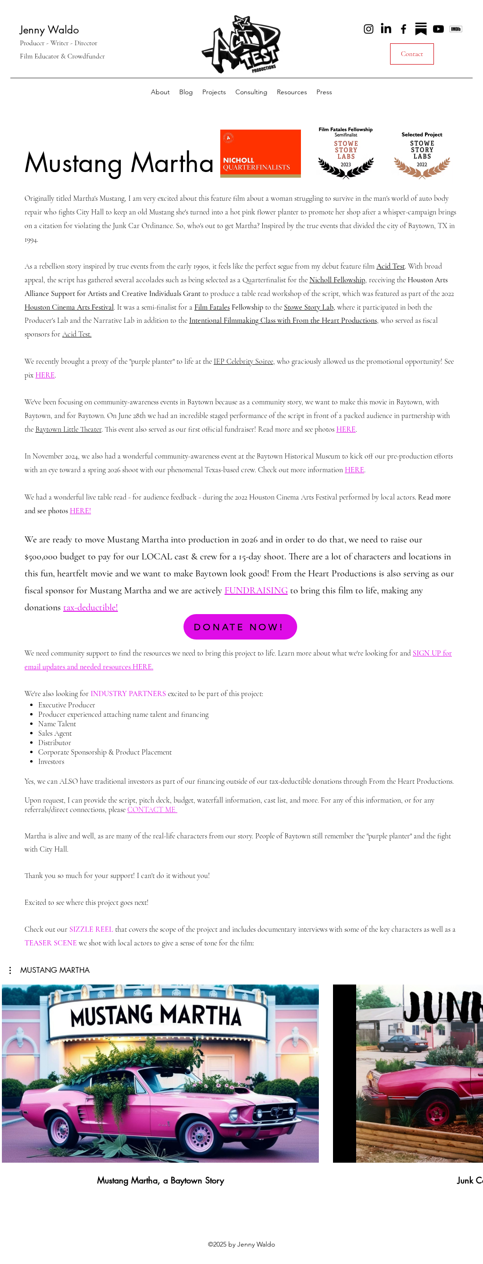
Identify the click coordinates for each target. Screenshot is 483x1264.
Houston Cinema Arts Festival (69, 307)
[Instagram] (368, 29)
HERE (354, 470)
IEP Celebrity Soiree (243, 361)
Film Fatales (212, 307)
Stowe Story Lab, (309, 307)
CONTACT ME (152, 809)
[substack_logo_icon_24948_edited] (421, 29)
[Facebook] (403, 29)
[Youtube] (438, 29)
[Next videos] (470, 1072)
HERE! (80, 511)
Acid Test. (77, 334)
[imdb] (456, 29)
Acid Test (390, 266)
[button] (214, 92)
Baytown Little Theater (68, 429)
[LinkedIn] (386, 29)
